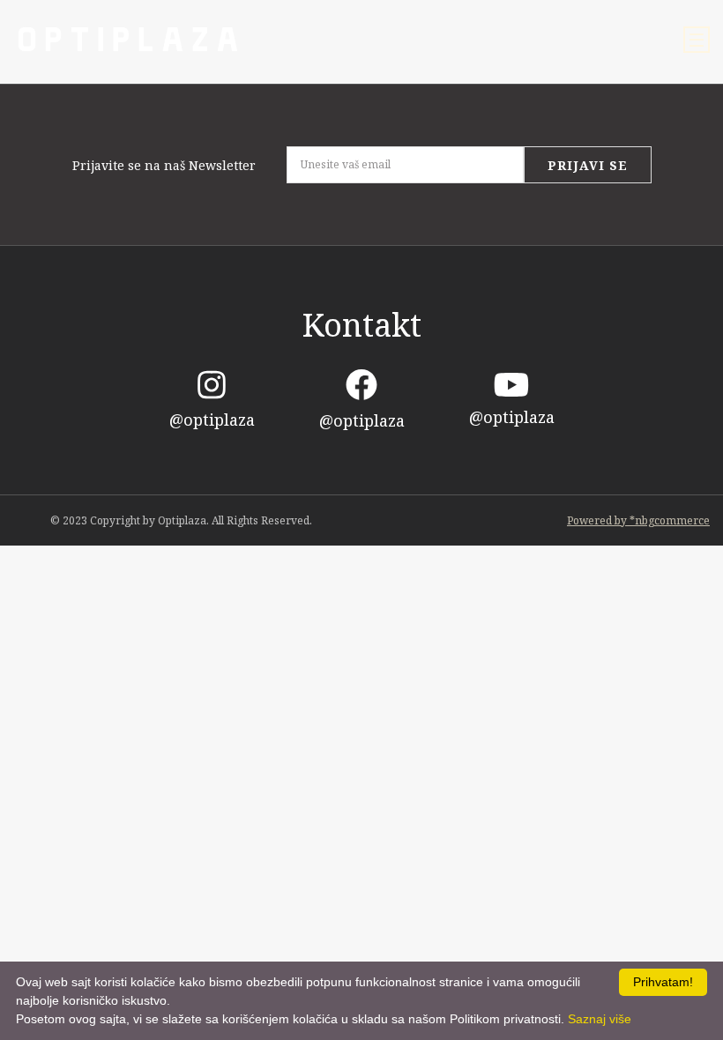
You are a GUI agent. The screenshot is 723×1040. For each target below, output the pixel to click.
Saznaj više (599, 1019)
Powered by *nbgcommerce (638, 520)
